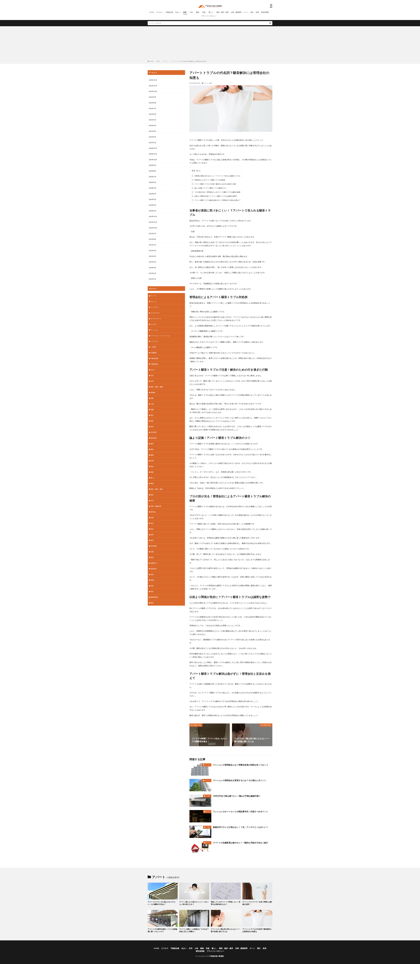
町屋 (152, 517)
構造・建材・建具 (222, 12)
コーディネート (155, 318)
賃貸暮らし (154, 563)
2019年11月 (153, 222)
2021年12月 (153, 80)
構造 (152, 483)
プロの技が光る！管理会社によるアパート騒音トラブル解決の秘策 (216, 192)
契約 (152, 426)
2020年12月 (153, 148)
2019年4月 (152, 262)
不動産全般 (169, 12)
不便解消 (153, 353)
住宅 (184, 12)
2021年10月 (153, 91)
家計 (252, 12)
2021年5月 (152, 120)
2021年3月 (152, 131)
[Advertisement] (210, 43)
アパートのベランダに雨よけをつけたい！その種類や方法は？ (162, 903)
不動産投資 (154, 364)
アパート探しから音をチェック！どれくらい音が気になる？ (194, 903)
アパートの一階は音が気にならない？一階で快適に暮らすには (225, 930)
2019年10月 (153, 228)
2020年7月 (152, 177)
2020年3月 (152, 199)
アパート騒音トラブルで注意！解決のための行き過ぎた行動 (214, 184)
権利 (152, 495)
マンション (207, 764)
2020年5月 (152, 188)
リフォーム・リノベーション (160, 336)
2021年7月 (152, 108)
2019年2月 (152, 273)
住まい (177, 12)
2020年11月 (153, 154)
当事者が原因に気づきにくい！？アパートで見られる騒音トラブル (216, 176)
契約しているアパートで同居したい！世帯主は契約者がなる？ (225, 903)
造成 (152, 574)
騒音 (152, 603)
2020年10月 (153, 160)
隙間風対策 (154, 597)
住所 (152, 381)
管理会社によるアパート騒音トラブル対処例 (208, 180)
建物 (197, 12)
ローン (246, 12)
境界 (152, 421)
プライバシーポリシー (209, 16)
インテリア (154, 307)
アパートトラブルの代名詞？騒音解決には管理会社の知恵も (189, 61)
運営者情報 (265, 12)
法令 (152, 500)
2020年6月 (152, 182)
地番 (152, 409)
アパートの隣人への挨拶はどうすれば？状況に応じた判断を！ (194, 930)
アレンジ (153, 301)
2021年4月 (152, 125)
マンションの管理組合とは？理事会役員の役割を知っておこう (240, 765)
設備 (152, 552)
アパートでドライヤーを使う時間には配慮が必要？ (257, 903)
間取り (152, 580)
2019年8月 (152, 239)
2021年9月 (152, 97)
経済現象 (153, 546)
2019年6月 (152, 250)
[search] (270, 23)
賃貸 (152, 557)
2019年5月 (152, 256)
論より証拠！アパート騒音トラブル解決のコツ (209, 188)
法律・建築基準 (236, 12)
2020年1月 (152, 211)
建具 (152, 444)
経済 (152, 540)
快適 (152, 461)
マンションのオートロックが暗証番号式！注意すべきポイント (240, 811)
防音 (152, 591)
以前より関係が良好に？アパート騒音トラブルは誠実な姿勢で (214, 196)
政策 (257, 12)
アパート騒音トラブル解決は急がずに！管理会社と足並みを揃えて (216, 200)
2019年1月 (152, 279)
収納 (152, 398)
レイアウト (154, 341)
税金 (152, 529)
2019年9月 (152, 233)
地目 (152, 415)
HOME (151, 12)
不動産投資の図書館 (216, 956)
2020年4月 (152, 194)
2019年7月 (152, 245)
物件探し (153, 512)
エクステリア (155, 313)
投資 (203, 12)
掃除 (152, 472)
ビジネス (159, 12)
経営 (152, 535)
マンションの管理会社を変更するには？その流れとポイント (239, 780)
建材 (152, 449)
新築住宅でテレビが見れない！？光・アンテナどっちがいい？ (240, 827)
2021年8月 (152, 103)
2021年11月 (153, 86)
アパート (165, 61)
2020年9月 (152, 165)
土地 (191, 12)
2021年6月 (152, 114)
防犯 (152, 586)
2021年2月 (152, 137)
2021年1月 (152, 142)
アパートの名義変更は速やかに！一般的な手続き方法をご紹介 (240, 842)
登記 (152, 523)
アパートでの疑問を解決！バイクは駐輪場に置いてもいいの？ (162, 930)
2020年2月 (152, 205)
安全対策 (153, 432)
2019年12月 (153, 216)
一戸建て (208, 796)
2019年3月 (152, 268)
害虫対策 (153, 438)
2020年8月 (152, 171)
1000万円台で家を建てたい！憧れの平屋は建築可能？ (237, 796)
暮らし (211, 12)
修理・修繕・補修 (156, 387)
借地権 (152, 392)
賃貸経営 (153, 569)
